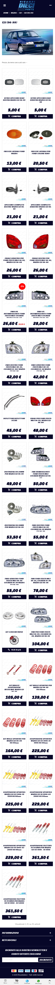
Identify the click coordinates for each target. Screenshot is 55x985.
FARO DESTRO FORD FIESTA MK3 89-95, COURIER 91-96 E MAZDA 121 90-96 (14, 368)
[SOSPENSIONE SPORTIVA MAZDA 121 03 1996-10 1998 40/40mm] (41, 722)
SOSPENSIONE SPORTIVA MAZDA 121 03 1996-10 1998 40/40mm (41, 741)
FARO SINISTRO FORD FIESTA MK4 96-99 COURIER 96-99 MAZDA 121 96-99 (14, 582)
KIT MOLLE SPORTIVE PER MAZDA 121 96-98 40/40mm (14, 741)
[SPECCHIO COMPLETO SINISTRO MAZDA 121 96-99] (41, 188)
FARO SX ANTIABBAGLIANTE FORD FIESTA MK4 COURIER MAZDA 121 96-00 (40, 315)
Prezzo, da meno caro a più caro (14, 62)
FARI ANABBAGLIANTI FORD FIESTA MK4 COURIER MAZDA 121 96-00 (40, 475)
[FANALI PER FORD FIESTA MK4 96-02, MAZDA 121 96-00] (41, 402)
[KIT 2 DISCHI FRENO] (14, 616)
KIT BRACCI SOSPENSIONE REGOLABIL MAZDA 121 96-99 (14, 688)
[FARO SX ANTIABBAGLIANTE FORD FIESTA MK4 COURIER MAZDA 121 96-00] (41, 295)
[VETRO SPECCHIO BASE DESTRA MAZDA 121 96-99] (14, 82)
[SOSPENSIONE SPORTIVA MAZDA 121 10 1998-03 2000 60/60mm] (14, 829)
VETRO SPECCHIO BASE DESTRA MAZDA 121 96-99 (14, 99)
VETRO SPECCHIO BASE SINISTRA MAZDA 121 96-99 (40, 100)
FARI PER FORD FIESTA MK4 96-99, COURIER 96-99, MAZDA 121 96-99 (41, 634)
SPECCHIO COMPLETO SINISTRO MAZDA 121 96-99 (41, 207)
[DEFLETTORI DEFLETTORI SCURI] (14, 402)
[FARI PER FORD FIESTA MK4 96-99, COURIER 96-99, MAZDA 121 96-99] (41, 616)
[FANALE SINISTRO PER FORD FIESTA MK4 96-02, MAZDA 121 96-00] (14, 242)
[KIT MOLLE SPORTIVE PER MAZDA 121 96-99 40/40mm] (41, 669)
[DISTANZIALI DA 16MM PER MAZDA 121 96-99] (14, 509)
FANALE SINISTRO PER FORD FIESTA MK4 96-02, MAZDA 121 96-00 (14, 260)
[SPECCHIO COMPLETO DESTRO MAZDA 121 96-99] (14, 188)
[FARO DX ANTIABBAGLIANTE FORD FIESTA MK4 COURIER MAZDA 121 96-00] (14, 295)
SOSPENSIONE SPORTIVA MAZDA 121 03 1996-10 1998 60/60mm (14, 794)
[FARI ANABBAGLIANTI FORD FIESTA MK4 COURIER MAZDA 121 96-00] (41, 455)
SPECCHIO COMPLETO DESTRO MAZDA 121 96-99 (14, 207)
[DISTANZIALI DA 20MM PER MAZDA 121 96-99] (14, 455)
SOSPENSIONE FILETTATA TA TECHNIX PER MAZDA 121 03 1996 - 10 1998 (41, 848)
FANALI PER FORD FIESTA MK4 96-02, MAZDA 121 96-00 (40, 420)
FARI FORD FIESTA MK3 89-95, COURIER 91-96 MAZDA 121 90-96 (41, 581)
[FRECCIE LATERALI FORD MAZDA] (14, 135)
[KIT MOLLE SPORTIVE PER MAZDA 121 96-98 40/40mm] (14, 722)
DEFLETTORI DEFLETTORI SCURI (14, 419)
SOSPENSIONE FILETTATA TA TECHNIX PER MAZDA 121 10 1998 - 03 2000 (14, 901)
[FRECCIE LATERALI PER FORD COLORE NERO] (41, 135)
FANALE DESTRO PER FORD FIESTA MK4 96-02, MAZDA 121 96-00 (41, 260)
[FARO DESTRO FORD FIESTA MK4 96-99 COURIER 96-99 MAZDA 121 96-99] (41, 509)
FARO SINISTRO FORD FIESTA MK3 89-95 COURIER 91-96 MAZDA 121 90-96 (41, 368)
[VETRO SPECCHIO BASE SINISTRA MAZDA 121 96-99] (41, 82)
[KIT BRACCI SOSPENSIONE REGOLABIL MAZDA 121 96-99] (14, 669)
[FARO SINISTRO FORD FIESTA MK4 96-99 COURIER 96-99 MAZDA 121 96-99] (14, 562)
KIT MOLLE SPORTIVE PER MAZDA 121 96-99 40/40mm (41, 687)
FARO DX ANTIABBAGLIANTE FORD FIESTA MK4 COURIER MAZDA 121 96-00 (14, 315)
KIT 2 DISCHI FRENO (14, 632)
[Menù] (4, 5)
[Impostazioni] (50, 5)
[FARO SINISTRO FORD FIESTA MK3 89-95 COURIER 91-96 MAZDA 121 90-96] (41, 349)
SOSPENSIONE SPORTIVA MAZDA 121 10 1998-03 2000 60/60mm (14, 848)
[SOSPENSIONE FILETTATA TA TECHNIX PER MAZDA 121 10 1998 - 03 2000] (14, 883)
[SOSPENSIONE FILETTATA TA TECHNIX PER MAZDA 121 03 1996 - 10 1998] (41, 829)
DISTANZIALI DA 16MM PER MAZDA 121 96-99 (14, 526)
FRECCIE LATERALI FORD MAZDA (14, 152)
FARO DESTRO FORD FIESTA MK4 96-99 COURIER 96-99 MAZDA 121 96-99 (41, 528)
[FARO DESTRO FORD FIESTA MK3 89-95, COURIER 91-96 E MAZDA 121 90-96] (14, 349)
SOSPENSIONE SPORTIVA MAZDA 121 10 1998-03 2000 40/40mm (41, 794)
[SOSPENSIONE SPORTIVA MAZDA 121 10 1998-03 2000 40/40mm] (41, 776)
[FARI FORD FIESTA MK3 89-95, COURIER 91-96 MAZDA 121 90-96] (41, 562)
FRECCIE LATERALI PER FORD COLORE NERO (40, 152)
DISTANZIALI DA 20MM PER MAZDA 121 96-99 (14, 473)
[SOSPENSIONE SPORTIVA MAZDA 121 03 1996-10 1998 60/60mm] (14, 776)
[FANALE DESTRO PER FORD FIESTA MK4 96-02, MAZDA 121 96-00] (41, 242)
